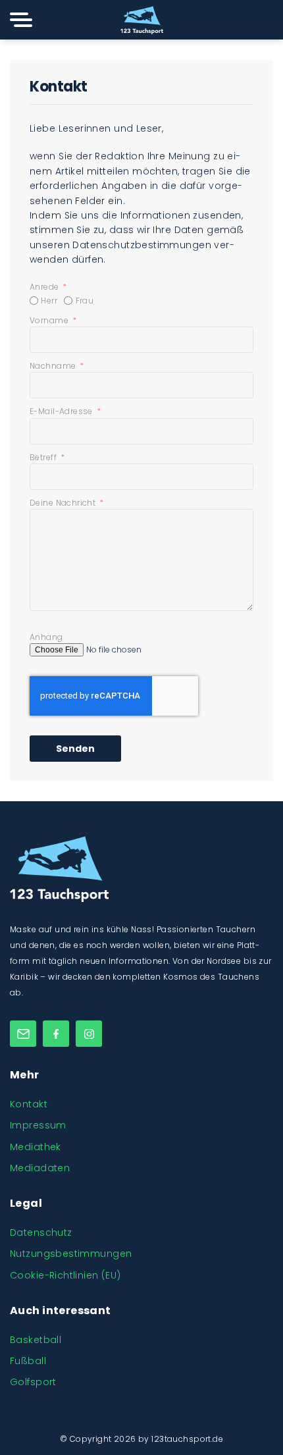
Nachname (54, 365)
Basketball (35, 1339)
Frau (85, 300)
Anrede (45, 286)
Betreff (44, 457)
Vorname (50, 320)
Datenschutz (41, 1232)
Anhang (46, 637)
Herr (49, 300)
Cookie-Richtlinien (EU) (65, 1275)
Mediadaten (40, 1168)
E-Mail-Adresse (62, 411)
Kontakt (28, 1104)
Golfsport (33, 1382)
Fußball (28, 1360)
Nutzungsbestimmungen (71, 1253)
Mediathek (35, 1146)
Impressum (38, 1125)
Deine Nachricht (64, 502)
